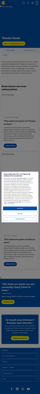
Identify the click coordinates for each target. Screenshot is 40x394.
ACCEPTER (20, 208)
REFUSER (20, 213)
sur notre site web (21, 178)
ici (13, 203)
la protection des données (15, 202)
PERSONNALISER (20, 219)
